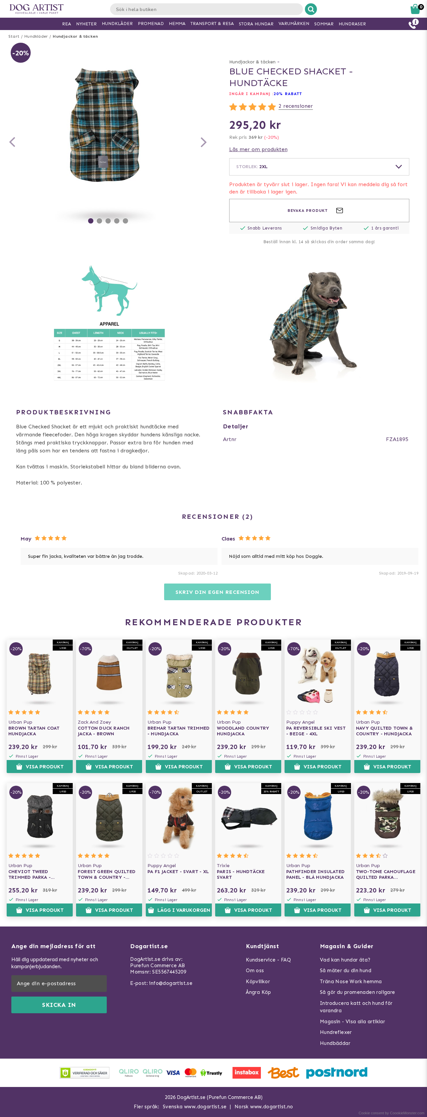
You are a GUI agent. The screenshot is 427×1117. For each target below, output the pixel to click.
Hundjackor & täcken (75, 36)
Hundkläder (36, 36)
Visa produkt (45, 767)
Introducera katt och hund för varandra (356, 1007)
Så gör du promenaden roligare (357, 992)
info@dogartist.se (170, 983)
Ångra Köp (258, 992)
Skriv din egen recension (217, 592)
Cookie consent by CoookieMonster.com (391, 1113)
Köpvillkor (258, 982)
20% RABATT (288, 93)
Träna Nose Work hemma (351, 982)
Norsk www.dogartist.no (264, 1107)
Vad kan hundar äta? (345, 960)
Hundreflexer (336, 1032)
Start (13, 36)
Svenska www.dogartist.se (195, 1107)
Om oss (255, 971)
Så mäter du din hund (345, 971)
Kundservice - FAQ (268, 960)
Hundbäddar (335, 1043)
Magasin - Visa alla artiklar (352, 1022)
